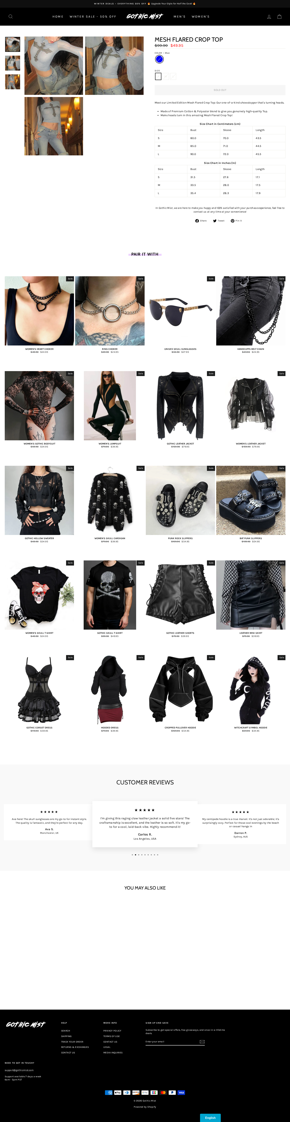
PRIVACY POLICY (112, 1030)
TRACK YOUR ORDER (72, 1041)
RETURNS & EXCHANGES (75, 1047)
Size (157, 70)
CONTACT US (68, 1052)
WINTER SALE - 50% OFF (93, 16)
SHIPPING (66, 1036)
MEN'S (180, 16)
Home (58, 16)
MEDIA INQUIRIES (113, 1052)
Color (162, 53)
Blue (159, 59)
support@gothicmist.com (19, 1070)
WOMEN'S (201, 16)
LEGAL (106, 1047)
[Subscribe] (202, 1041)
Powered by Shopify (145, 1106)
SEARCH (65, 1030)
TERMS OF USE (111, 1036)
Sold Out (39, 983)
